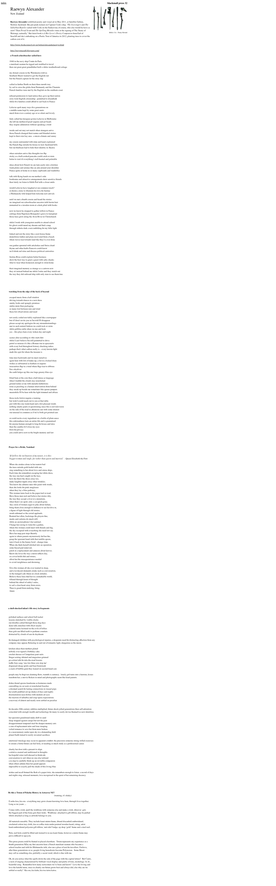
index (3, 2)
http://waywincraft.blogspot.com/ (24, 50)
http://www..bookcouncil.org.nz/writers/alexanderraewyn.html (37, 44)
